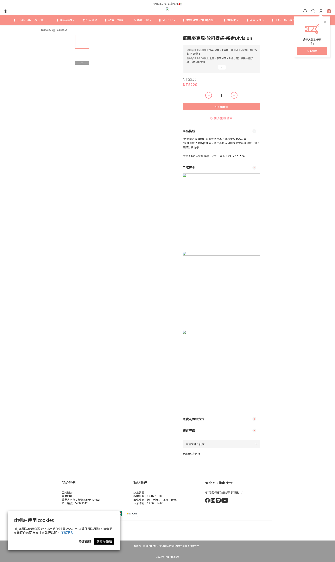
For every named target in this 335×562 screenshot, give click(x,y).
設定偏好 (85, 541)
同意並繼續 (104, 541)
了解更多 (67, 532)
